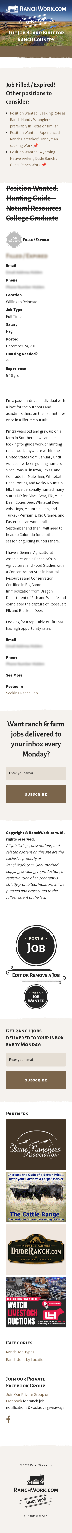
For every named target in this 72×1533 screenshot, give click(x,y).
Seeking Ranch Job (22, 693)
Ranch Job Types (20, 1352)
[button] (36, 51)
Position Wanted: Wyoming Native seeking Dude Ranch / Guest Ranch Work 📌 (33, 158)
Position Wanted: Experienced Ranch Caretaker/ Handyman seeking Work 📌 (35, 139)
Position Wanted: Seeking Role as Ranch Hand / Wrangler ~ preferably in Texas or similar (37, 119)
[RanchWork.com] (36, 1491)
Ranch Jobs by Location (26, 1360)
